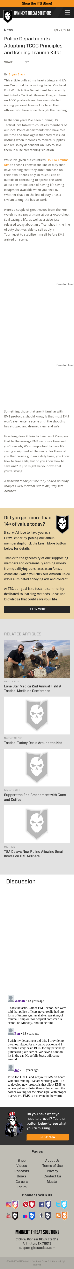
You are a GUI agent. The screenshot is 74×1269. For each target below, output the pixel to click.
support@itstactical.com (37, 1248)
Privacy (52, 1171)
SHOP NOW (47, 1137)
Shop (22, 1160)
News (8, 30)
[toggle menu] (67, 12)
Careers (22, 1181)
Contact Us (52, 1176)
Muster (52, 1181)
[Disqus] (37, 938)
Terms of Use (52, 1165)
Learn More (37, 609)
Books (22, 1176)
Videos (21, 1165)
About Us (52, 1160)
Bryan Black (16, 74)
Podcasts (21, 1171)
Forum (22, 1187)
